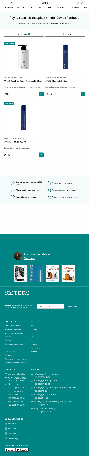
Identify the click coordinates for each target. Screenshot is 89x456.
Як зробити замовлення (14, 329)
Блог (6, 348)
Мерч (33, 341)
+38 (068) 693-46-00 (16, 398)
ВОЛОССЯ (9, 8)
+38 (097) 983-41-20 (16, 395)
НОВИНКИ (60, 8)
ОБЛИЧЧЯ (21, 8)
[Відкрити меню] (6, 3)
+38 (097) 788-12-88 (16, 391)
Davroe (48, 77)
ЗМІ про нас (9, 341)
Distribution (12, 434)
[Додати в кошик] (41, 94)
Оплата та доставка (13, 326)
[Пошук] (11, 3)
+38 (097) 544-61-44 (42, 398)
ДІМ (40, 8)
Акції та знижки (37, 348)
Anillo (6, 77)
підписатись (72, 306)
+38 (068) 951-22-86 (16, 401)
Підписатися (29, 258)
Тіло (32, 333)
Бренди (34, 351)
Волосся (34, 326)
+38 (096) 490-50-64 (16, 405)
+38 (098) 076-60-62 (42, 412)
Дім (32, 337)
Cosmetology (13, 439)
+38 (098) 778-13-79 (42, 377)
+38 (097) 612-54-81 (16, 388)
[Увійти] (77, 3)
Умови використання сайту (15, 359)
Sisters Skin (12, 428)
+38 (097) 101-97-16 (41, 391)
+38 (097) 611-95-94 (42, 384)
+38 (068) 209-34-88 (42, 405)
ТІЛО (32, 8)
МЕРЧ (49, 8)
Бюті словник (10, 351)
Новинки (34, 344)
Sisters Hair (12, 423)
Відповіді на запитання (14, 333)
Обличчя (34, 329)
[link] (82, 3)
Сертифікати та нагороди (15, 344)
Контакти (8, 355)
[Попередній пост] (18, 273)
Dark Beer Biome (16, 77)
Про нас (8, 337)
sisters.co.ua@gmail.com (17, 374)
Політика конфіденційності (15, 362)
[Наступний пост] (71, 273)
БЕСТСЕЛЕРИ (74, 8)
